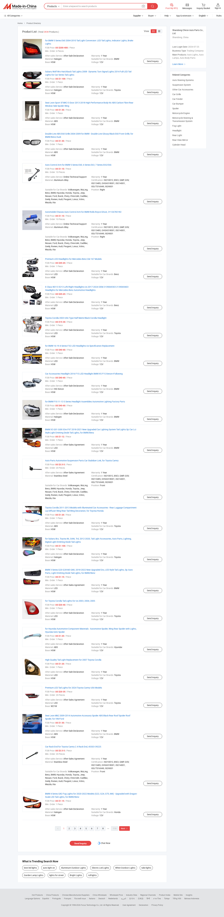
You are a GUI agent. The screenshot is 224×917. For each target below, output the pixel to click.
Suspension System (181, 84)
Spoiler (175, 108)
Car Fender (177, 99)
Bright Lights (76, 875)
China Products (52, 895)
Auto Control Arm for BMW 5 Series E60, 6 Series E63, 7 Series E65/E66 (78, 164)
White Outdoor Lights (125, 867)
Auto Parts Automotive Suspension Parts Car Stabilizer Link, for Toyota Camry (82, 460)
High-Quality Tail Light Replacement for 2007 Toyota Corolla (73, 659)
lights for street (56, 875)
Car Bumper (178, 103)
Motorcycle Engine (181, 113)
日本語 (140, 898)
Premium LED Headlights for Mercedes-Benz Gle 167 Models (73, 258)
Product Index (164, 895)
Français (67, 898)
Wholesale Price (116, 895)
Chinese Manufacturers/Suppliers (75, 895)
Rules (219, 15)
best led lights (30, 867)
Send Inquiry (153, 61)
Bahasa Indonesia (191, 898)
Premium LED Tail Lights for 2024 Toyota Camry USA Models (73, 687)
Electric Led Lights (100, 867)
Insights (189, 895)
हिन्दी (148, 898)
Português (56, 898)
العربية (123, 898)
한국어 (132, 898)
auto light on (49, 867)
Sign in (218, 8)
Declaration (143, 905)
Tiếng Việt (177, 898)
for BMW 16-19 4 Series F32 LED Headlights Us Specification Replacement (79, 345)
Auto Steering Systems (183, 80)
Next (124, 828)
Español (45, 898)
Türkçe (166, 898)
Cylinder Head (178, 144)
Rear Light (177, 135)
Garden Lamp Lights (33, 875)
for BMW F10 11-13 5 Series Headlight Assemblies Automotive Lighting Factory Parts (85, 401)
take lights (146, 867)
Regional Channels (148, 895)
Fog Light (176, 125)
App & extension (183, 15)
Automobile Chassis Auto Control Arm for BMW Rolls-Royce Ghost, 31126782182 (83, 211)
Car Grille (176, 94)
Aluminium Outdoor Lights (73, 867)
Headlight (176, 130)
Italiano (92, 898)
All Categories (13, 15)
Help (166, 15)
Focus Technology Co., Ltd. (92, 905)
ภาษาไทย (157, 898)
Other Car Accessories (182, 89)
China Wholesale (100, 895)
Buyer (151, 15)
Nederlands (113, 898)
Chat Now (105, 843)
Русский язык (80, 898)
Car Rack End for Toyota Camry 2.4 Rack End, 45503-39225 (73, 746)
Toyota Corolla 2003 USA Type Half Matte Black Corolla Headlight (76, 317)
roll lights (92, 875)
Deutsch (101, 898)
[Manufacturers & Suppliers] (19, 6)
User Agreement (129, 905)
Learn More (179, 64)
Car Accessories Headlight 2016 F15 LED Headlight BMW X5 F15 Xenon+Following (84, 373)
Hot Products (37, 895)
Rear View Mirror (180, 139)
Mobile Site (178, 895)
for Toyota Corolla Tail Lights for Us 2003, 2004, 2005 (70, 600)
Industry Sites (131, 895)
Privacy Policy (157, 905)
